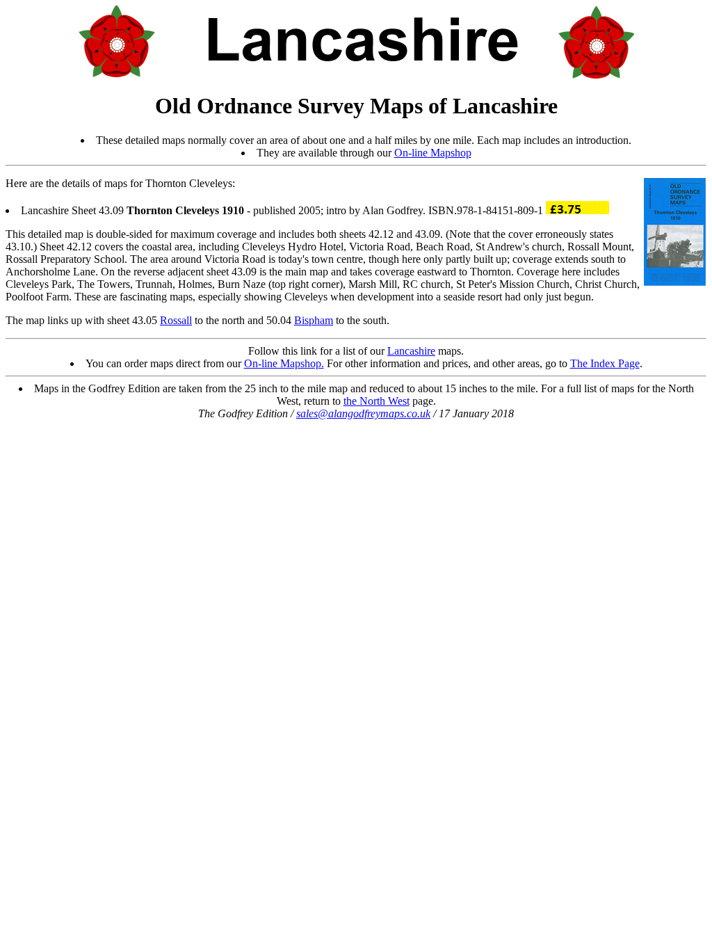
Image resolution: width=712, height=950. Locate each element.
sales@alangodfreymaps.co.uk (363, 413)
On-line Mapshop (432, 153)
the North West (376, 401)
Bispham (313, 320)
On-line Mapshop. (284, 363)
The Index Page (605, 363)
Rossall (176, 320)
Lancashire (411, 351)
